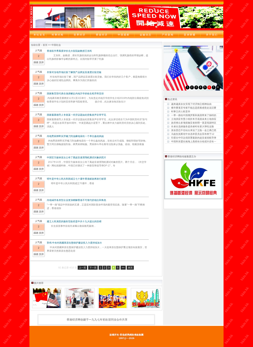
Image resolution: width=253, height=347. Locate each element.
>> (123, 267)
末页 (130, 267)
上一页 (82, 267)
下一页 (92, 267)
